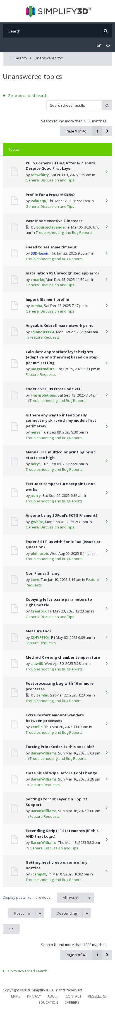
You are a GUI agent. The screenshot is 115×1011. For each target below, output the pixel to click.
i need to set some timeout (51, 247)
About (53, 996)
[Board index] (57, 11)
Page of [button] (76, 131)
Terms (15, 996)
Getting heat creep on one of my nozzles (56, 865)
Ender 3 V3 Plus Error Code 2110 (54, 388)
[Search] (105, 31)
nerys (35, 432)
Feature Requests (45, 337)
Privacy (34, 996)
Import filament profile (47, 299)
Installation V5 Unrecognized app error (62, 273)
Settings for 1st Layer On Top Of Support (56, 801)
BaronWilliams (43, 753)
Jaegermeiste (43, 368)
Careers (72, 1002)
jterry (36, 495)
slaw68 (37, 663)
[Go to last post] (106, 172)
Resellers (97, 996)
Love (35, 579)
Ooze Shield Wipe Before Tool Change (61, 772)
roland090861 (42, 331)
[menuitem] (108, 45)
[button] (107, 131)
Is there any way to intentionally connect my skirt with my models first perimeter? (61, 420)
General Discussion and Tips (50, 180)
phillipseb (39, 553)
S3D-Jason (39, 253)
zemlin (42, 695)
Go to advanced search (27, 95)
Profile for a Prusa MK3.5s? (50, 194)
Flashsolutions (43, 395)
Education (48, 1002)
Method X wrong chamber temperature (63, 657)
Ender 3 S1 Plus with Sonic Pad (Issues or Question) (63, 544)
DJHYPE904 (40, 637)
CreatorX (39, 611)
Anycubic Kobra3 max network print (59, 325)
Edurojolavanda (50, 227)
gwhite (37, 521)
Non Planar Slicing (43, 573)
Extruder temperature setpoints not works (60, 486)
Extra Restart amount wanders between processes (55, 717)
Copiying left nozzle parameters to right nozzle (59, 602)
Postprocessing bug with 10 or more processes (60, 686)
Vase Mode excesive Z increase (54, 220)
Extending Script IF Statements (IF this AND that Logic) (62, 833)
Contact (74, 996)
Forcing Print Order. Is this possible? (60, 746)
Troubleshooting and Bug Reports (64, 232)
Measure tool (38, 630)
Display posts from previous (41, 897)
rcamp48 (38, 874)
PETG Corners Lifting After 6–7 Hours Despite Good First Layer (60, 165)
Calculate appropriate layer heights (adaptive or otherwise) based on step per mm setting (62, 357)
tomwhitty (40, 174)
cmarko (37, 279)
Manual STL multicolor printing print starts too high (60, 454)
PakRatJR (38, 200)
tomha (36, 305)
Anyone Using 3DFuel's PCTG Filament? (62, 515)
